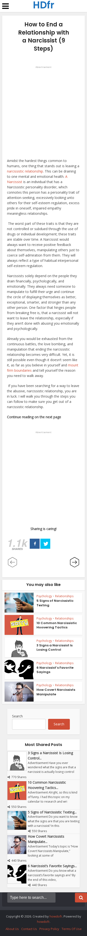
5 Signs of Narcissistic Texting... (52, 812)
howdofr (56, 916)
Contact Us (29, 929)
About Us (12, 929)
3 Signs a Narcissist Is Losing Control (54, 647)
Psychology (44, 596)
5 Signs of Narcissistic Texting (54, 602)
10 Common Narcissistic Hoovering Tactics (56, 625)
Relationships (64, 596)
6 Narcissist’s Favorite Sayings (54, 669)
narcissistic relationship (25, 171)
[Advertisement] (43, 113)
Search (17, 716)
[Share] (35, 544)
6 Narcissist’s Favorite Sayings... (52, 866)
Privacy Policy (49, 929)
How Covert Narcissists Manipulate (55, 691)
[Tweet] (45, 544)
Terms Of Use (72, 929)
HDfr (43, 5)
